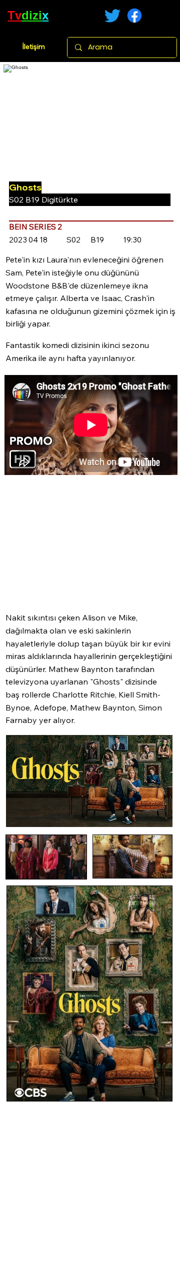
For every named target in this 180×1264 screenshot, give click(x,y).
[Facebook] (134, 15)
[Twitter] (112, 15)
